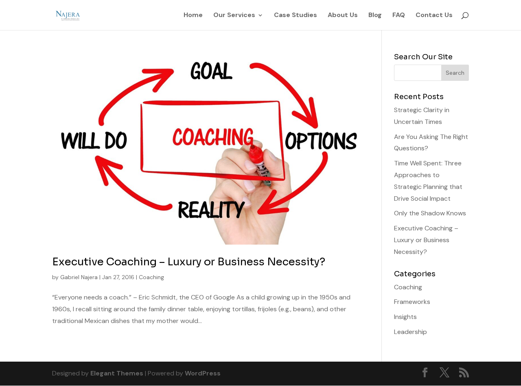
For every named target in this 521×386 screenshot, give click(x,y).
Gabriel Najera (79, 277)
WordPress (203, 373)
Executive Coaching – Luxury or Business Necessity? (188, 262)
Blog (375, 15)
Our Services (234, 15)
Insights (405, 316)
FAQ (398, 15)
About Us (343, 15)
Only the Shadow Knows (430, 213)
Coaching (151, 277)
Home (193, 15)
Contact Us (434, 15)
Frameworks (412, 301)
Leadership (410, 331)
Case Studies (295, 15)
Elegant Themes (116, 373)
